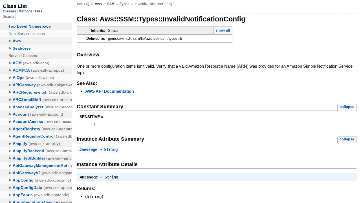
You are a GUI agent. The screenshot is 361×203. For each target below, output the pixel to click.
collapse (347, 107)
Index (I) (83, 4)
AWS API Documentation (109, 91)
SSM (111, 4)
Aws (98, 4)
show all (222, 30)
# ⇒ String (98, 149)
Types (124, 4)
